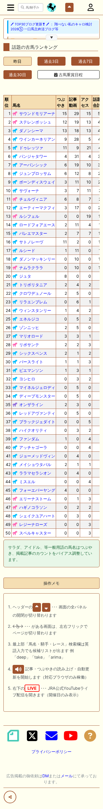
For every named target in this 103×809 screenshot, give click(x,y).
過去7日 (85, 61)
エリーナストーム (35, 498)
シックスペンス (33, 353)
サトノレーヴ (31, 241)
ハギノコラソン (33, 507)
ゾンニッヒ (29, 327)
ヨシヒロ (27, 378)
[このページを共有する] (10, 797)
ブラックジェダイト (37, 421)
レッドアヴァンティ (37, 413)
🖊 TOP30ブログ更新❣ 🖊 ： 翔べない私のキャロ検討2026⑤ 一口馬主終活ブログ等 (51, 26)
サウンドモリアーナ (37, 113)
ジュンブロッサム (35, 173)
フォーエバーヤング (37, 490)
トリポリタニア (33, 284)
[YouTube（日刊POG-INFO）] (71, 736)
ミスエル (27, 481)
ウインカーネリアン (37, 139)
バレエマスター (33, 233)
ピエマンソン (31, 370)
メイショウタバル (35, 464)
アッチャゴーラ (33, 447)
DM (45, 775)
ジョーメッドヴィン (37, 455)
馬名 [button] (17, 105)
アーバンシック (33, 164)
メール (67, 775)
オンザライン (31, 404)
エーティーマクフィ (37, 207)
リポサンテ (29, 344)
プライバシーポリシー (51, 751)
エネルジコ (29, 318)
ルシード (27, 250)
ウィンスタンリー (35, 310)
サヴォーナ (29, 190)
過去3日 (51, 61)
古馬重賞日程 (70, 74)
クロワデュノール (35, 293)
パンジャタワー (33, 156)
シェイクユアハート (37, 515)
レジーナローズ (33, 524)
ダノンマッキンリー (37, 259)
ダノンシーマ (31, 130)
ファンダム (29, 438)
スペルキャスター (35, 532)
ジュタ (25, 276)
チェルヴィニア (33, 199)
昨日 (17, 61)
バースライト (31, 361)
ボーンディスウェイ (37, 181)
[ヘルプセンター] (90, 736)
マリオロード (31, 336)
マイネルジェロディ (37, 387)
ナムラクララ (31, 267)
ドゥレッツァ (31, 147)
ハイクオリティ (33, 430)
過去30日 (17, 74)
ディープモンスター (37, 396)
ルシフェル (29, 216)
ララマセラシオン (35, 473)
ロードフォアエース (37, 224)
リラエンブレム (33, 301)
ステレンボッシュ (35, 122)
